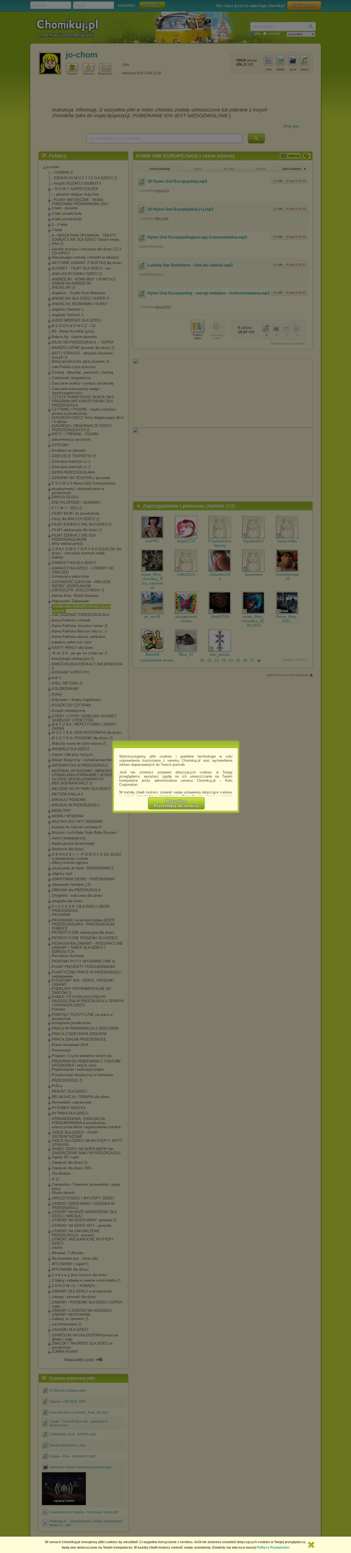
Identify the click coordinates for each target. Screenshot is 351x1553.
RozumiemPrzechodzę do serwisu (176, 803)
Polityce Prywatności (273, 1547)
